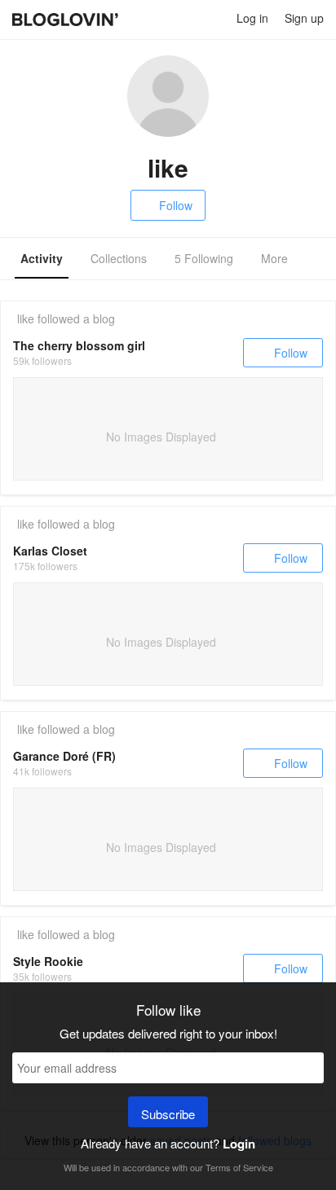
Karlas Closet (50, 550)
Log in (252, 18)
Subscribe (168, 1113)
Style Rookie (48, 961)
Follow (175, 205)
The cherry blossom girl (79, 345)
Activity (41, 258)
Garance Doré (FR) (64, 756)
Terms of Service (239, 1167)
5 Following (204, 258)
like (25, 318)
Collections (119, 258)
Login (239, 1144)
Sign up (304, 18)
